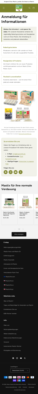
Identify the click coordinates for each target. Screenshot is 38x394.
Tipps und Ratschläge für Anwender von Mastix (18, 305)
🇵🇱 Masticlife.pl (8, 289)
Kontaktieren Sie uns (10, 309)
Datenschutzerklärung (25, 134)
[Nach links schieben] (15, 229)
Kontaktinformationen (19, 390)
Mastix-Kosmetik (9, 260)
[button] (4, 8)
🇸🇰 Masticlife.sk (9, 281)
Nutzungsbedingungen (11, 329)
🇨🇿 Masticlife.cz (9, 285)
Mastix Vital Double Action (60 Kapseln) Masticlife (9, 214)
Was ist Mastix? (8, 301)
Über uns (6, 325)
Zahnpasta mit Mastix (10, 264)
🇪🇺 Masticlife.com (9, 276)
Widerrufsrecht (32, 384)
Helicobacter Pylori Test (11, 272)
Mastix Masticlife (11, 384)
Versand (6, 342)
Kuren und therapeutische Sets (13, 268)
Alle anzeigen (19, 234)
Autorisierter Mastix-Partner (12, 346)
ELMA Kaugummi (9, 256)
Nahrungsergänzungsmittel (12, 247)
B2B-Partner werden (10, 313)
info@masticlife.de (19, 154)
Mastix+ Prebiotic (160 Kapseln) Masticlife (25, 214)
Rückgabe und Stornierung (12, 350)
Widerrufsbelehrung (10, 333)
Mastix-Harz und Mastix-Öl (12, 251)
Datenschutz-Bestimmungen (13, 338)
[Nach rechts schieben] (23, 229)
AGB (20, 387)
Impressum (31, 387)
